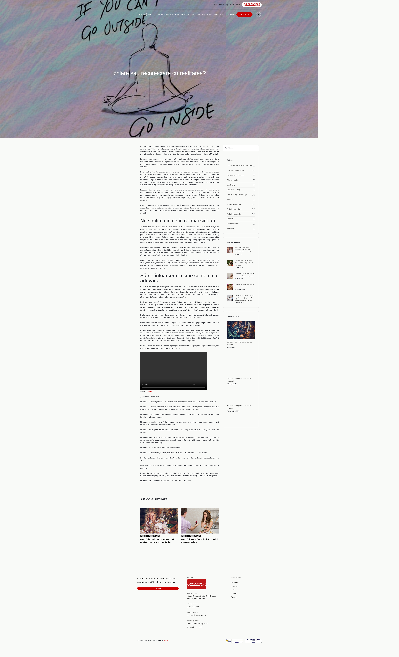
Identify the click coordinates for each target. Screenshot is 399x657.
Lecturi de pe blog (233, 190)
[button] (259, 14)
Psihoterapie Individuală (165, 14)
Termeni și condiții (194, 627)
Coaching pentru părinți (235, 170)
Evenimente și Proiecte (235, 175)
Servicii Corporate (219, 14)
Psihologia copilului (234, 209)
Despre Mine (231, 14)
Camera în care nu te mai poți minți (239, 165)
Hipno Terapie (195, 14)
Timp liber (230, 228)
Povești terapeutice (234, 204)
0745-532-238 (193, 607)
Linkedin (234, 593)
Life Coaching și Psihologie (237, 194)
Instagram (234, 586)
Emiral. (166, 640)
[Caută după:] (241, 148)
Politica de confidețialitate (197, 624)
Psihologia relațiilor (234, 214)
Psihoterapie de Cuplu (182, 14)
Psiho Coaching (207, 14)
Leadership (231, 185)
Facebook (234, 583)
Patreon (233, 597)
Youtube (148, 392)
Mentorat (230, 199)
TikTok (233, 590)
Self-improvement (233, 224)
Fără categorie (232, 180)
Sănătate (230, 219)
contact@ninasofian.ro (196, 615)
